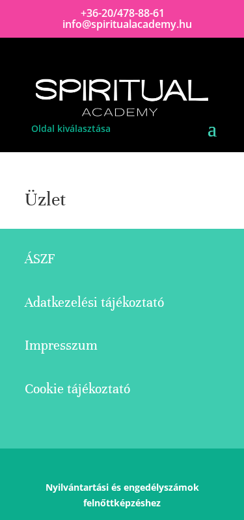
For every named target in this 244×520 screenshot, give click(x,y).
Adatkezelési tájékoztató (94, 302)
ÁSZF (40, 259)
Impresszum (61, 345)
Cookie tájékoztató (77, 389)
